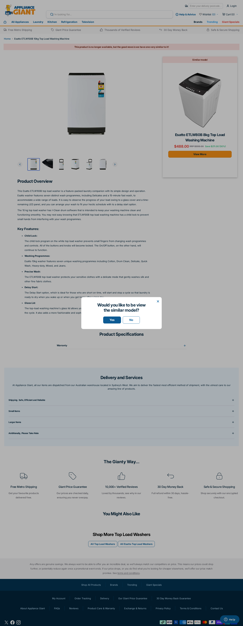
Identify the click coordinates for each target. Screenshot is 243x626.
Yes (112, 320)
